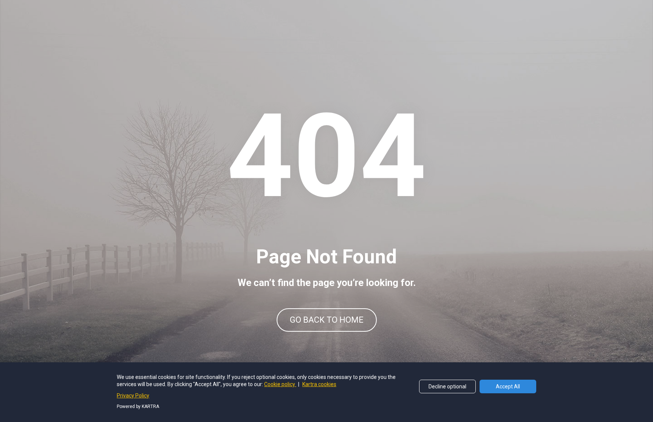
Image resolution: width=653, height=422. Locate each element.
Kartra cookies (319, 384)
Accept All (508, 386)
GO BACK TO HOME (327, 320)
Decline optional (447, 386)
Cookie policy (280, 384)
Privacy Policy (133, 396)
